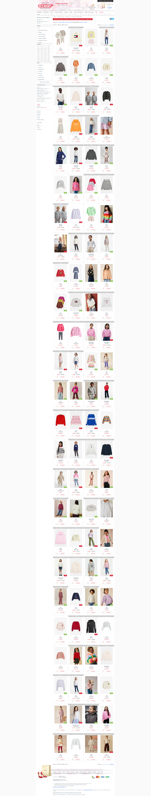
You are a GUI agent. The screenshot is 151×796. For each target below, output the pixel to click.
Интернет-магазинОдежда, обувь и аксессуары (45, 6)
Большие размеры (59, 12)
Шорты (91, 48)
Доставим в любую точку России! (105, 0)
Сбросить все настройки (44, 81)
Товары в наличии (41, 107)
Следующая (111, 24)
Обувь (71, 12)
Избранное (92, 8)
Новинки (101, 12)
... (108, 24)
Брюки (107, 372)
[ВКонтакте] (111, 19)
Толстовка (106, 48)
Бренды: (38, 14)
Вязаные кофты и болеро (42, 21)
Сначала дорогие (69, 22)
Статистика (39, 129)
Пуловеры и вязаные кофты (43, 17)
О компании (39, 122)
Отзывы (38, 117)
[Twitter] (113, 19)
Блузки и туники (40, 101)
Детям (51, 12)
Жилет (61, 137)
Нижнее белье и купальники (42, 93)
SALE (96, 12)
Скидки (38, 104)
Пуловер (76, 48)
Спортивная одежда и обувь (42, 91)
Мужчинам (46, 12)
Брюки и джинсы (40, 90)
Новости (38, 126)
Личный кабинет (92, 6)
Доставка (39, 112)
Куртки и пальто (40, 99)
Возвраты (39, 114)
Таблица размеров (40, 119)
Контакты (39, 111)
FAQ (38, 124)
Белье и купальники (78, 12)
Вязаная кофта (91, 78)
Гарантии (68, 771)
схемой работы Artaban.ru (88, 789)
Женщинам (39, 12)
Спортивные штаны (106, 137)
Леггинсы (60, 48)
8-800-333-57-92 (61, 4)
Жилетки (38, 22)
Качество (72, 771)
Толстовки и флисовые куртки (43, 98)
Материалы (90, 771)
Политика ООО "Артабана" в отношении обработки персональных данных (67, 792)
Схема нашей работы (109, 7)
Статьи (38, 127)
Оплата (38, 116)
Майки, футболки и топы (42, 88)
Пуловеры (39, 19)
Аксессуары (39, 96)
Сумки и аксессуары (88, 12)
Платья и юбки (40, 95)
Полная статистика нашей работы (59, 787)
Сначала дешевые (61, 22)
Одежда (66, 12)
